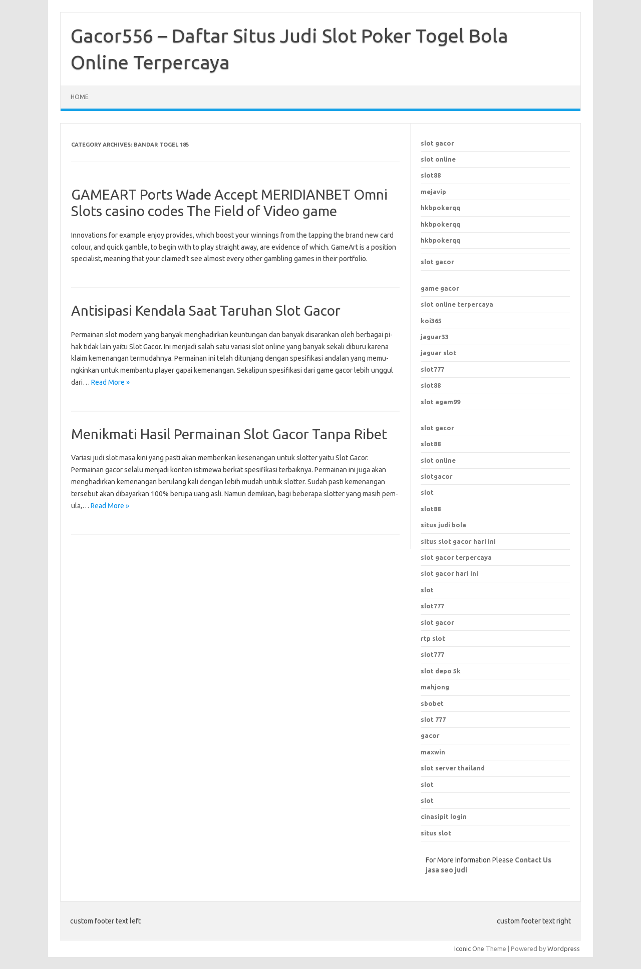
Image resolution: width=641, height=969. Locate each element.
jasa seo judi (446, 870)
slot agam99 (440, 401)
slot (427, 492)
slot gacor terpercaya (456, 557)
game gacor (440, 288)
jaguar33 (435, 336)
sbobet (432, 703)
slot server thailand (453, 767)
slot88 (431, 175)
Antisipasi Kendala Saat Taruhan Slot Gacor (206, 310)
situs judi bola (443, 524)
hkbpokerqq (440, 207)
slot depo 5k (441, 670)
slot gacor (437, 143)
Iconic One (469, 948)
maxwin (433, 751)
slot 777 (433, 719)
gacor (430, 735)
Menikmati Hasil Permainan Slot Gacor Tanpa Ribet (229, 434)
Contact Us (533, 860)
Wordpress (563, 948)
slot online (438, 159)
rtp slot (433, 638)
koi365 (431, 320)
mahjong (435, 686)
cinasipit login (444, 816)
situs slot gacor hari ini (458, 541)
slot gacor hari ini (449, 573)
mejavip (433, 191)
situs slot (436, 832)
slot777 (432, 369)
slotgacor (437, 476)
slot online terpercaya (457, 304)
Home (80, 97)
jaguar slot (438, 352)
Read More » (110, 382)
